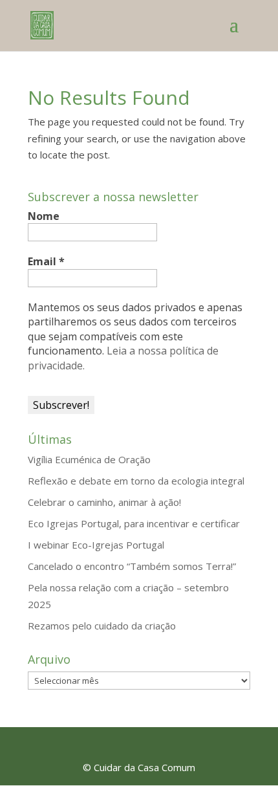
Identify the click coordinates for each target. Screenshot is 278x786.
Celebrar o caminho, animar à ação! (104, 502)
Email (46, 261)
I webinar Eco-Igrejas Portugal (96, 544)
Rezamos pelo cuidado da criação (102, 625)
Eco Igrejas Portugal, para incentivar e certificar (134, 523)
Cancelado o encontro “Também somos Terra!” (132, 566)
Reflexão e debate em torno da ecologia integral (136, 480)
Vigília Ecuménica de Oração (89, 459)
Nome (43, 216)
